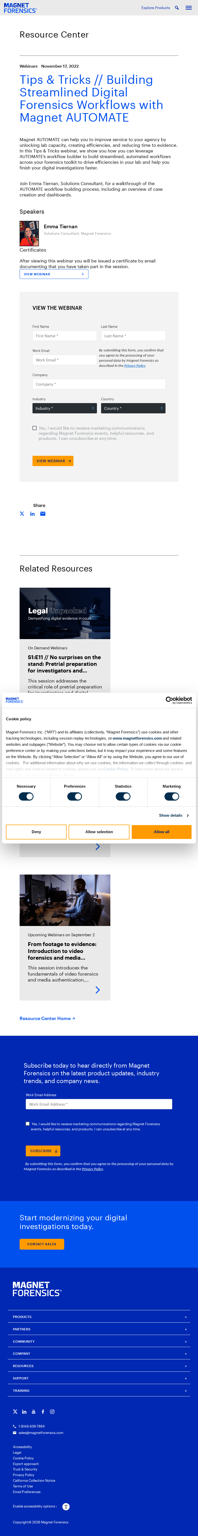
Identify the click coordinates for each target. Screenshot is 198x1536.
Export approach (26, 1464)
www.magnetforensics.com (137, 738)
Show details (170, 815)
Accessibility (22, 1447)
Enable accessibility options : (35, 1506)
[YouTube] (33, 1412)
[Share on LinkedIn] (32, 513)
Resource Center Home (45, 1018)
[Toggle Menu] (189, 8)
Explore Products (156, 7)
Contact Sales (41, 1244)
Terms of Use (23, 1486)
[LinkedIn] (24, 1412)
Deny (36, 832)
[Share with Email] (42, 513)
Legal (17, 1452)
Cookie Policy (115, 769)
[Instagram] (52, 1412)
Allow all (161, 832)
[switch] (74, 797)
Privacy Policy (62, 775)
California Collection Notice (34, 1480)
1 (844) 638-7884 (32, 1426)
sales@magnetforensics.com (41, 1433)
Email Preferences (26, 1492)
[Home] (37, 1289)
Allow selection (99, 832)
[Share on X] (22, 513)
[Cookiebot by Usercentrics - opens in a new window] (169, 700)
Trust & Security (25, 1469)
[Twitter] (15, 1412)
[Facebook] (43, 1412)
